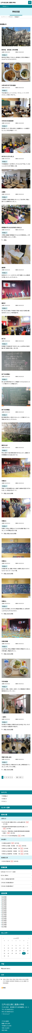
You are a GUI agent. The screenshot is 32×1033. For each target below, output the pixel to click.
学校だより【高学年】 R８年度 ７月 (15, 854)
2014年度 (4, 921)
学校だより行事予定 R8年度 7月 (15, 848)
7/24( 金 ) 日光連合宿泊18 (7, 882)
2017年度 (4, 915)
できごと (5, 801)
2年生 (7, 979)
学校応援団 (5, 983)
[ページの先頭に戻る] (30, 1031)
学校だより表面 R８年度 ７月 (14, 846)
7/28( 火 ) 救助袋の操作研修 (7, 879)
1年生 (5, 240)
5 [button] (10, 777)
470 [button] (20, 777)
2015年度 (4, 919)
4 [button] (8, 777)
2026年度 (4, 897)
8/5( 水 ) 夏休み (4, 875)
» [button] (22, 777)
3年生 (10, 979)
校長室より (5, 796)
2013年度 (4, 923)
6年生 (5, 493)
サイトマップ (6, 1014)
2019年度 (4, 911)
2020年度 (4, 909)
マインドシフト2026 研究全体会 (14, 835)
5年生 (5, 533)
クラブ (4, 981)
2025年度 (4, 899)
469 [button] (17, 777)
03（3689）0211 (9, 1009)
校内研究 (12, 981)
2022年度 (4, 905)
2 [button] (4, 777)
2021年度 (4, 907)
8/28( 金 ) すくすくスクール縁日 (8, 872)
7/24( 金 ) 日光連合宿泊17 (7, 886)
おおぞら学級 (10, 493)
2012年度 (4, 925)
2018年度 (4, 913)
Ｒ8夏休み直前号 (11, 843)
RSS (4, 988)
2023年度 (4, 903)
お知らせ (5, 798)
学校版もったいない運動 (20, 981)
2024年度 (4, 901)
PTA (27, 981)
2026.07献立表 (10, 861)
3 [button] (6, 777)
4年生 (14, 979)
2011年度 (4, 927)
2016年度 (4, 917)
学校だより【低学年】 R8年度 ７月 (15, 851)
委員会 (7, 981)
